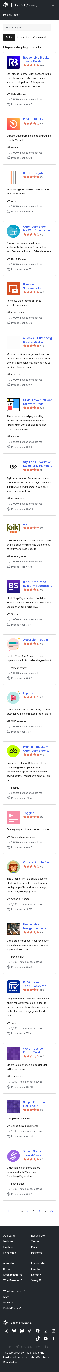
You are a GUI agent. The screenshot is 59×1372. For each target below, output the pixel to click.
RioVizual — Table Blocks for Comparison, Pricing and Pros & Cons (37, 984)
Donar (36, 1274)
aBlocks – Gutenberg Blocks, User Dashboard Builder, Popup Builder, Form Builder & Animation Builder (37, 340)
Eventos (36, 1269)
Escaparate (38, 1235)
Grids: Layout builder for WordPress (37, 401)
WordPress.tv (13, 1280)
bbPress (10, 1302)
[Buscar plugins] (47, 27)
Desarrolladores (12, 1274)
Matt (7, 1296)
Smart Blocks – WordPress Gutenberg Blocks (35, 1153)
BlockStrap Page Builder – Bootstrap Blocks (36, 584)
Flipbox (28, 693)
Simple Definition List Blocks (35, 1103)
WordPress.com (14, 1291)
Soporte (8, 1269)
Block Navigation (34, 173)
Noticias (8, 1241)
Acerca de (9, 1235)
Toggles (28, 813)
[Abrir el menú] (54, 5)
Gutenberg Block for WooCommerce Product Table (36, 228)
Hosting (8, 1247)
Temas (35, 1241)
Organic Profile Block (37, 862)
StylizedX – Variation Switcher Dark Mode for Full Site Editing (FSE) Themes (37, 464)
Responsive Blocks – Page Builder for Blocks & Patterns (36, 59)
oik (25, 524)
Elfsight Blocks (33, 119)
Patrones (36, 1252)
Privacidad (9, 1252)
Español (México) (21, 1322)
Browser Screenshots (32, 286)
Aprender (8, 1263)
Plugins (35, 1247)
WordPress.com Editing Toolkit (34, 1050)
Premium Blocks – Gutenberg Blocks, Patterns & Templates (36, 748)
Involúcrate (38, 1263)
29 (51, 1210)
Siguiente (29, 1218)
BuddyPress (12, 1308)
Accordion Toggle (35, 639)
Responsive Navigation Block (34, 926)
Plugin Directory (12, 14)
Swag (36, 1280)
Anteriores (8, 1211)
